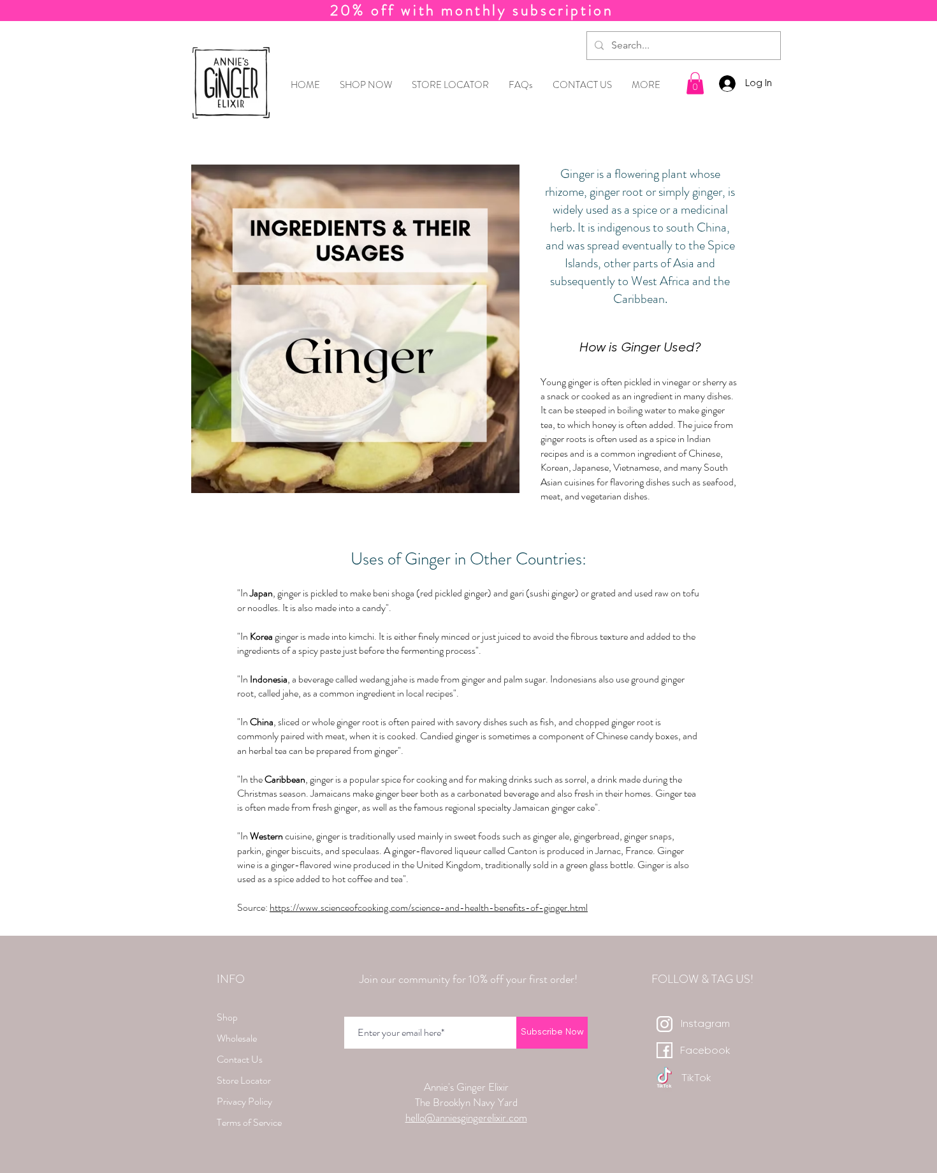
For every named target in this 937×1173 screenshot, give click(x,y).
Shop (227, 1017)
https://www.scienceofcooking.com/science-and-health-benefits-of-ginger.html (429, 907)
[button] (695, 83)
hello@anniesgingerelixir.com (466, 1117)
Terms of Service (249, 1122)
